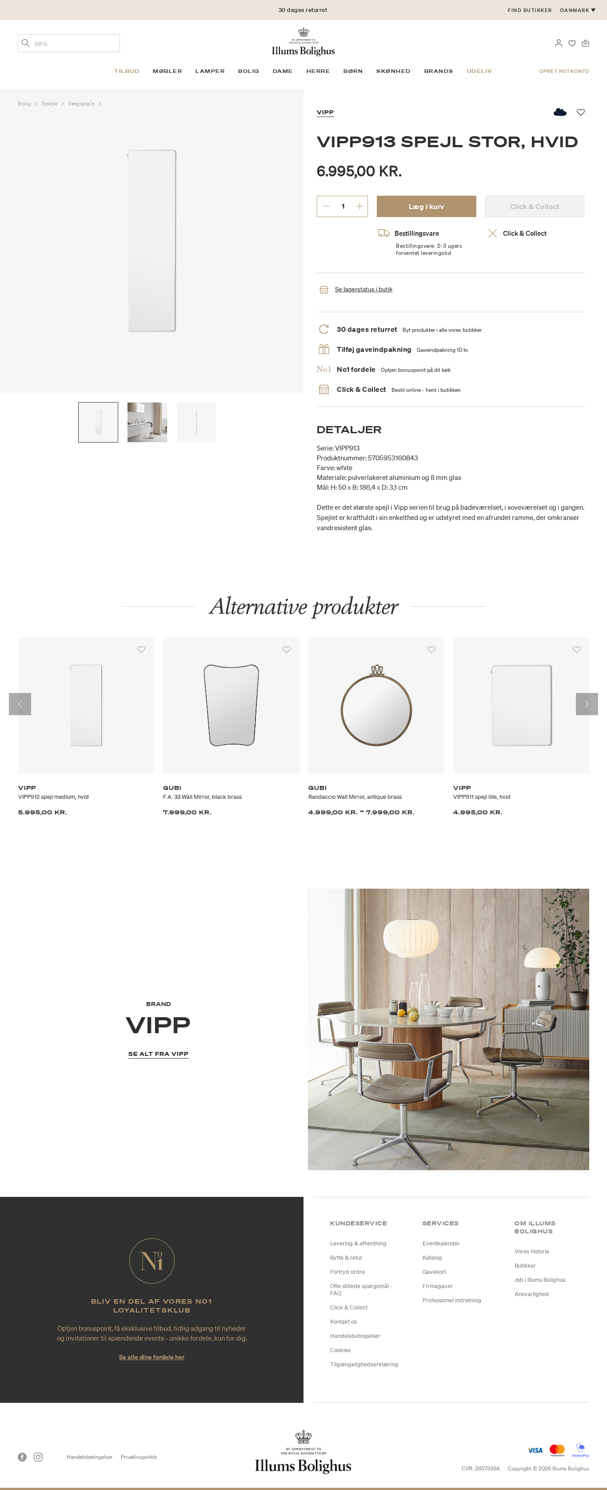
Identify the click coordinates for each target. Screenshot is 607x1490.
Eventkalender (441, 1243)
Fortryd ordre (347, 1272)
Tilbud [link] (127, 71)
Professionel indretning (452, 1300)
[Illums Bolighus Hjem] (303, 40)
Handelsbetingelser (355, 1336)
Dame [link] (283, 71)
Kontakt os (343, 1321)
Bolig (25, 103)
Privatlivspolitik (139, 1457)
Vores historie (532, 1251)
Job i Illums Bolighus (540, 1280)
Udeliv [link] (480, 71)
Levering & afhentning (358, 1243)
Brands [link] (439, 71)
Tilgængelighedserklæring (364, 1364)
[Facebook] (22, 1457)
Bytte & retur (346, 1257)
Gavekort (434, 1272)
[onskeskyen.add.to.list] (560, 112)
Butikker (525, 1265)
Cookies (340, 1350)
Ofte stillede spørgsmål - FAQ (361, 1289)
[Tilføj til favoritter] (141, 650)
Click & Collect (348, 1307)
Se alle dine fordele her (151, 1357)
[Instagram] (38, 1457)
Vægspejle (82, 103)
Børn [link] (353, 71)
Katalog (432, 1257)
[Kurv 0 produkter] (585, 42)
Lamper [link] (210, 71)
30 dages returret (303, 10)
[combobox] (69, 43)
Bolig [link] (249, 71)
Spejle (50, 103)
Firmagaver (438, 1286)
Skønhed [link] (393, 71)
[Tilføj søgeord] (26, 44)
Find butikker (530, 10)
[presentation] (20, 704)
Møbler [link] (167, 71)
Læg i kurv (426, 206)
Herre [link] (319, 71)
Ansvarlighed (532, 1294)
